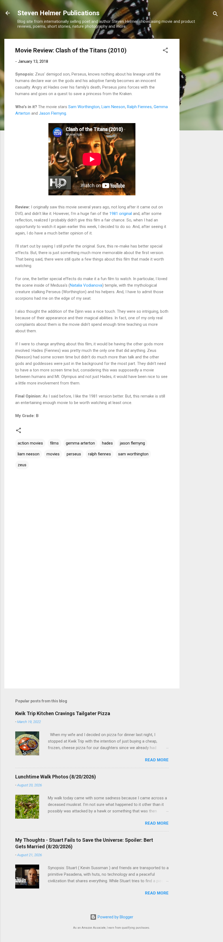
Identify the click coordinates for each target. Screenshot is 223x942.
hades (107, 443)
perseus (74, 454)
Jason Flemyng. (53, 113)
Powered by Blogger (115, 917)
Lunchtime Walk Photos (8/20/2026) (55, 777)
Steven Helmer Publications (58, 13)
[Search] (215, 15)
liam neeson (28, 454)
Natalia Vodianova (86, 285)
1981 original (120, 213)
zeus (22, 464)
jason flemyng (132, 443)
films (54, 443)
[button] (165, 51)
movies (53, 454)
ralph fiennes (99, 454)
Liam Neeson (113, 106)
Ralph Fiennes (139, 106)
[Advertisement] (201, 120)
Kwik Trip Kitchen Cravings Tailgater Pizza (62, 713)
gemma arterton (80, 443)
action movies (30, 443)
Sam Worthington (84, 106)
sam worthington (133, 454)
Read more (157, 760)
